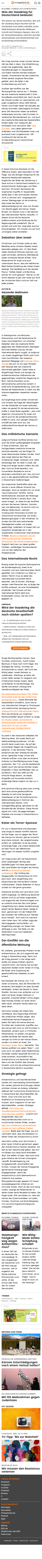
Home (4, 54)
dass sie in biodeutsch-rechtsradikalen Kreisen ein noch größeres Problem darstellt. (19, 1128)
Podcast (4, 1516)
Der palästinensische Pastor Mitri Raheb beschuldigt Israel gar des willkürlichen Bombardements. (20, 697)
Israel (30, 1298)
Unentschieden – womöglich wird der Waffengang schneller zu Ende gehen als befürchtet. (19, 629)
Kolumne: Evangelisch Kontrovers (11, 1218)
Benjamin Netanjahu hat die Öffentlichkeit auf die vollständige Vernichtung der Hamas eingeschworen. (20, 538)
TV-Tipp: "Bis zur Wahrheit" (20, 1437)
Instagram (5, 1485)
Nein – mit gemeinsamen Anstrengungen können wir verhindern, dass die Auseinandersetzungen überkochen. (19, 639)
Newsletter (6, 1510)
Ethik (16, 1298)
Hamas (23, 1298)
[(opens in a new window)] (20, 156)
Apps (3, 1519)
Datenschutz (23, 1540)
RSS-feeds (5, 1507)
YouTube (4, 1488)
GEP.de (4, 1526)
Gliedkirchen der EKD (10, 1531)
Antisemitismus (7, 1298)
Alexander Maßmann (9, 48)
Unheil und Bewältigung (27, 48)
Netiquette (8, 1540)
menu (3, 3)
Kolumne (5, 1301)
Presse (15, 1540)
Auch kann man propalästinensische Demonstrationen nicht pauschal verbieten (19, 1111)
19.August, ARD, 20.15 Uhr (14, 1434)
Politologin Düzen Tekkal (13, 1045)
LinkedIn (4, 1499)
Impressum (34, 1540)
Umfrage (13, 1301)
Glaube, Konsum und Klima (30, 1218)
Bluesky (4, 1493)
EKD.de (4, 1528)
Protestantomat (8, 1513)
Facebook (5, 1482)
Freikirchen (6, 1534)
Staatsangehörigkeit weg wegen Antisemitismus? (10, 1241)
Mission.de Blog (10, 1465)
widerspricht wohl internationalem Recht (20, 711)
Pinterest (5, 1490)
